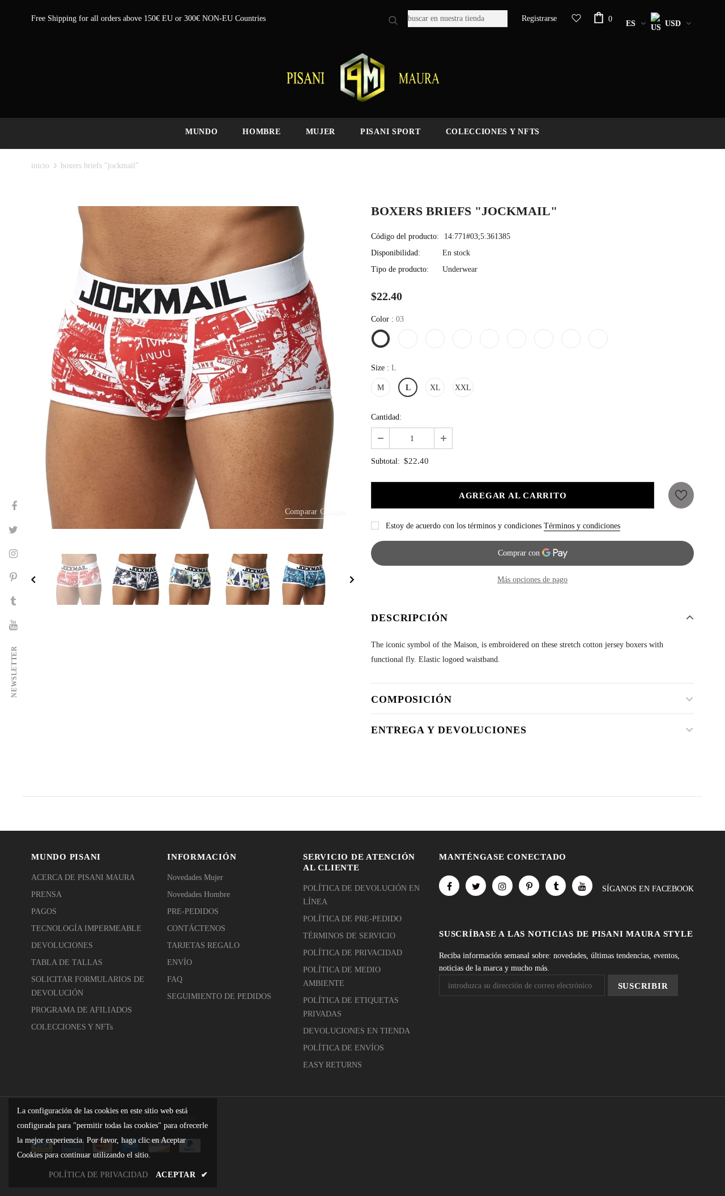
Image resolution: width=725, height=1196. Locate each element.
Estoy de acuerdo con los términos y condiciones (463, 526)
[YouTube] (582, 885)
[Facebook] (449, 885)
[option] (192, 367)
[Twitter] (476, 885)
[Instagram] (502, 885)
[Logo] (362, 77)
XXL (463, 387)
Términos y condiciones (582, 526)
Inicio (40, 165)
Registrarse (539, 18)
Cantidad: (386, 417)
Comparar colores (315, 511)
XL (435, 387)
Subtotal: (385, 461)
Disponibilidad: (395, 253)
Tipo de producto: (400, 269)
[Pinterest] (529, 885)
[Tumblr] (555, 885)
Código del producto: (405, 236)
